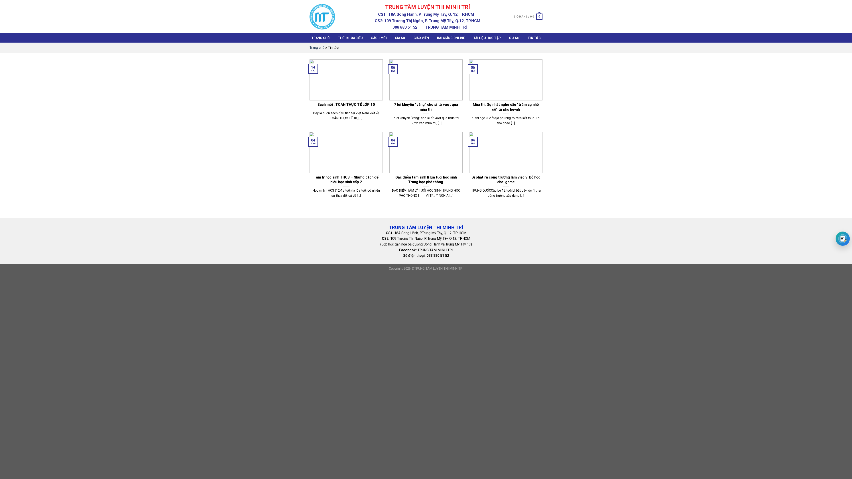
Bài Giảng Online (451, 38)
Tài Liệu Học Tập (487, 38)
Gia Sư (400, 38)
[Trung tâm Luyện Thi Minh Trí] (322, 17)
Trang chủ (320, 38)
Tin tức (534, 38)
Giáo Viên (421, 38)
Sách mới (379, 38)
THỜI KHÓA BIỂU (350, 38)
